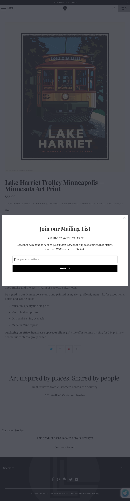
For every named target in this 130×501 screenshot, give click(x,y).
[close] (125, 218)
